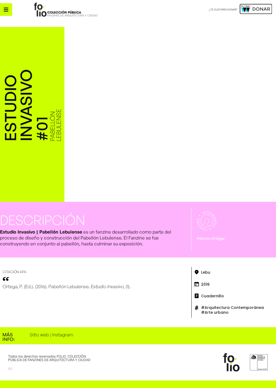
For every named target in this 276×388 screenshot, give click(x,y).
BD (10, 369)
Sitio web (39, 334)
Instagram (62, 334)
